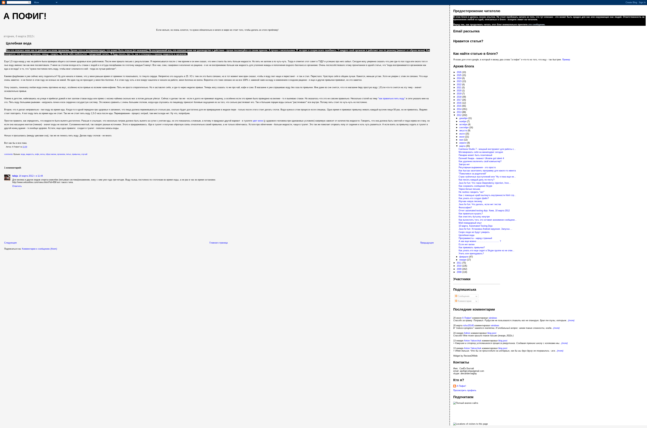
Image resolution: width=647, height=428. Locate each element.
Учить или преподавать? (471, 253)
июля (462, 133)
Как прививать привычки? (472, 247)
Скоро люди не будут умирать (474, 232)
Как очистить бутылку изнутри (474, 216)
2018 (459, 97)
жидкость (30, 154)
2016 (459, 103)
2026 (459, 72)
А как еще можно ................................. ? (480, 241)
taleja (15, 176)
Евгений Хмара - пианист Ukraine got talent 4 (481, 158)
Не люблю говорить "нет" (471, 192)
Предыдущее (427, 242)
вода (23, 154)
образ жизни (51, 154)
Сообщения (463, 296)
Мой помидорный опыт (470, 223)
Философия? (465, 207)
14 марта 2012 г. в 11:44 (31, 176)
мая (461, 140)
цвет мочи (258, 120)
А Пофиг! (467, 318)
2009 (459, 269)
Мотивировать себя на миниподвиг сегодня (481, 152)
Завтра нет (464, 164)
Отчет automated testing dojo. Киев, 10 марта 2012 (484, 210)
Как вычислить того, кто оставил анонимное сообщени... (488, 220)
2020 (459, 90)
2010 (459, 266)
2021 (459, 87)
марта (462, 146)
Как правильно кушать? (471, 213)
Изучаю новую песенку (470, 201)
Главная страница (218, 242)
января (463, 259)
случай (84, 154)
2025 (459, 75)
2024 (459, 78)
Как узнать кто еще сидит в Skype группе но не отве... (486, 250)
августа (463, 130)
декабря (463, 118)
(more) (571, 320)
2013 (459, 112)
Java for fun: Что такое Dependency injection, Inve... (485, 183)
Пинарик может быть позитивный (475, 155)
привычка (76, 154)
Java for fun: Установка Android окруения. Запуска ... (485, 229)
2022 (459, 84)
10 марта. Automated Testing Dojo (475, 226)
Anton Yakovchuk (472, 340)
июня (462, 136)
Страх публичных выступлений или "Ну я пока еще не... (487, 176)
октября (463, 124)
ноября (463, 121)
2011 (459, 263)
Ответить (17, 186)
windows (493, 318)
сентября (464, 127)
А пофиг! (25, 16)
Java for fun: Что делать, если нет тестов (480, 204)
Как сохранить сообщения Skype (475, 186)
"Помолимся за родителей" (472, 173)
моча (42, 154)
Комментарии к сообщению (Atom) (39, 249)
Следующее (10, 242)
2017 (459, 100)
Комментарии (464, 301)
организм (61, 154)
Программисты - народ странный (475, 238)
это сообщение (536, 24)
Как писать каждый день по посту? (476, 179)
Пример (566, 59)
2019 (459, 93)
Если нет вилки (466, 244)
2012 (459, 115)
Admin (467, 333)
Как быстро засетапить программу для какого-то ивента (487, 170)
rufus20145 (468, 325)
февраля (464, 256)
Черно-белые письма (469, 189)
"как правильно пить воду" (391, 98)
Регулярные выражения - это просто (477, 167)
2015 (459, 106)
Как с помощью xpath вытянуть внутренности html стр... (487, 195)
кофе (37, 154)
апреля (463, 143)
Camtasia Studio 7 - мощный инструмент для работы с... (487, 149)
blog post (491, 333)
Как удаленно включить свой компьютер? (480, 161)
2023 (459, 81)
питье (68, 154)
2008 (459, 272)
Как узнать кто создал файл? (474, 198)
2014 (459, 109)
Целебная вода (18, 43)
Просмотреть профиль (464, 390)
